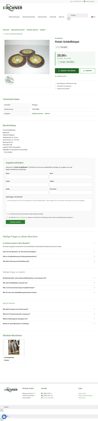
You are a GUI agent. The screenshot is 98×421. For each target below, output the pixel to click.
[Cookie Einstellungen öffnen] (4, 418)
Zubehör (42, 30)
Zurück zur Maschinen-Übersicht (13, 34)
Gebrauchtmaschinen (18, 30)
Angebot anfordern (68, 70)
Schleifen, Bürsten (32, 30)
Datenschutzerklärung (22, 217)
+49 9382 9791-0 (77, 1)
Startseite (6, 30)
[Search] (69, 18)
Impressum (82, 398)
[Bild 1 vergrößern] (27, 62)
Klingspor (58, 38)
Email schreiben (48, 398)
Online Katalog (89, 1)
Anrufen (88, 70)
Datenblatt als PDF (61, 76)
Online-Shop (82, 393)
